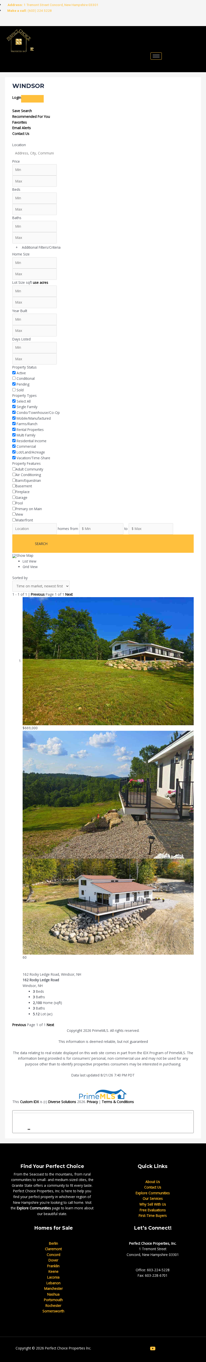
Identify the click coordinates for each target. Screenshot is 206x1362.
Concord (53, 1254)
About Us (152, 1181)
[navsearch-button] (14, 64)
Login (16, 97)
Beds (16, 189)
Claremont (53, 1248)
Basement (24, 486)
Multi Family (26, 435)
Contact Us (20, 133)
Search (41, 543)
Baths (16, 217)
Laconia (53, 1277)
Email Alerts (21, 127)
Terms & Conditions (118, 1101)
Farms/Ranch (27, 423)
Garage (21, 497)
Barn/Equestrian (28, 480)
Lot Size (18, 282)
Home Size (21, 254)
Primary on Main (29, 508)
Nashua (53, 1294)
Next (69, 594)
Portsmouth (53, 1299)
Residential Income (31, 440)
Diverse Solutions (62, 1101)
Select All (24, 401)
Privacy (92, 1101)
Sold (20, 390)
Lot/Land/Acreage (31, 452)
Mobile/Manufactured (34, 418)
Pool (19, 503)
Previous (38, 594)
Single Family (27, 406)
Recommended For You (31, 116)
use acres (40, 282)
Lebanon (53, 1283)
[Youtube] (67, 21)
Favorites (19, 122)
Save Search (22, 110)
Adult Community (29, 469)
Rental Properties (30, 429)
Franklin (53, 1265)
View (19, 514)
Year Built (19, 310)
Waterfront (24, 520)
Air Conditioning (28, 474)
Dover (53, 1260)
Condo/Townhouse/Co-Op (38, 412)
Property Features (26, 463)
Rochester (53, 1305)
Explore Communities (34, 1208)
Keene (53, 1271)
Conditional (26, 378)
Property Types (24, 395)
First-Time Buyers (153, 1215)
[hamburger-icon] (156, 56)
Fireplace (23, 491)
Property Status (24, 367)
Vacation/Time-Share (33, 458)
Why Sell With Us (152, 1204)
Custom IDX (29, 1101)
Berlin (53, 1243)
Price (16, 161)
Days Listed (21, 339)
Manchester (53, 1288)
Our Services (153, 1198)
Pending (23, 384)
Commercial (26, 446)
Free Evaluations (153, 1210)
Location (19, 144)
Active (21, 373)
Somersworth (53, 1311)
